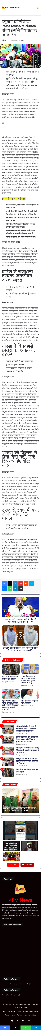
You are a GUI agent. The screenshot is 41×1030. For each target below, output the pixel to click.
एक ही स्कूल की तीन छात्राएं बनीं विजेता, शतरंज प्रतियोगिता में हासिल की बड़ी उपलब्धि (27, 739)
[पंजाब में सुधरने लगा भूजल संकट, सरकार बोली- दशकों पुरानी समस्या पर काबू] (30, 669)
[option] (20, 800)
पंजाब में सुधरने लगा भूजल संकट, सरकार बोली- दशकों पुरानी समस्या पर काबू (28, 679)
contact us (32, 1015)
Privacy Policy (16, 1011)
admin (6, 40)
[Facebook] (4, 583)
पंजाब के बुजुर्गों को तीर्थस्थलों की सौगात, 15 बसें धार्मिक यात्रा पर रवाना (20, 809)
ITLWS (25, 1008)
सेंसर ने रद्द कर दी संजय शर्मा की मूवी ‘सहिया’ (10, 678)
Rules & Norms (10, 1015)
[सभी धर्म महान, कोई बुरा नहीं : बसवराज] (30, 694)
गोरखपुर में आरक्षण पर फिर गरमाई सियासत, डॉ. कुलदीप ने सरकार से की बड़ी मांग (27, 750)
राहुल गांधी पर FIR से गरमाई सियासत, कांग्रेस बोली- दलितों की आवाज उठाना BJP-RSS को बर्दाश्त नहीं (10, 705)
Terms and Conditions (30, 1011)
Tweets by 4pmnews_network (20, 984)
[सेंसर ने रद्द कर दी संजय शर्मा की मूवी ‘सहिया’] (11, 669)
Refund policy (22, 1015)
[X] (10, 583)
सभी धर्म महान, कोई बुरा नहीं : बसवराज (29, 702)
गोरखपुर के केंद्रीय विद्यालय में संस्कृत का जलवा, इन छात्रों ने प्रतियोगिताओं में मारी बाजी (26, 728)
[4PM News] (11, 7)
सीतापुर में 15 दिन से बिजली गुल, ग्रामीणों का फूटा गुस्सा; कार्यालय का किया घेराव (27, 761)
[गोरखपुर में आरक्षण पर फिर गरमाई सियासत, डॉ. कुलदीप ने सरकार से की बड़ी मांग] (8, 751)
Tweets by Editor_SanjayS (11, 995)
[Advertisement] (27, 8)
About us (6, 1011)
